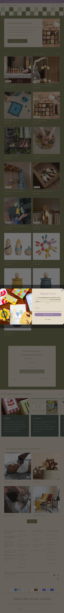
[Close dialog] (62, 290)
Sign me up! (48, 315)
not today (48, 319)
